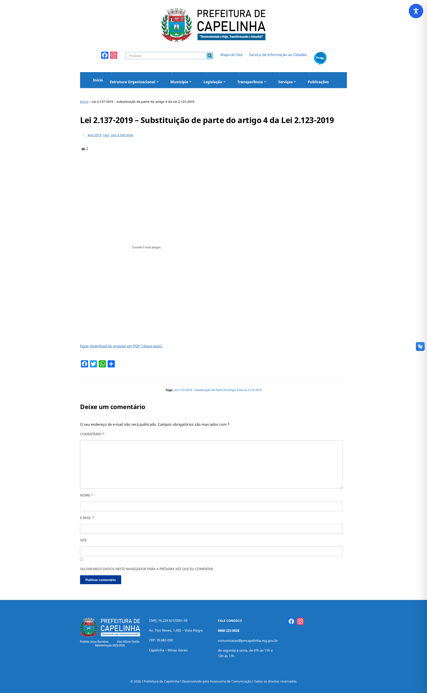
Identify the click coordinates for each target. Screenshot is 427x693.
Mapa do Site (231, 54)
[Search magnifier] (210, 56)
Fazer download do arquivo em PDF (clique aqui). (121, 346)
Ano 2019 (94, 135)
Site (83, 540)
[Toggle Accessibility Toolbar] (416, 11)
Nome (86, 495)
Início (98, 80)
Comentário (92, 434)
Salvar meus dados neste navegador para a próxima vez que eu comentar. (147, 569)
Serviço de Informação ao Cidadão (278, 54)
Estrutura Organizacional (132, 81)
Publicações (318, 81)
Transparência (250, 81)
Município (179, 81)
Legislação (212, 81)
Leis (106, 135)
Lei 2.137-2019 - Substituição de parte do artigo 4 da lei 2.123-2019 (217, 390)
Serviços (285, 81)
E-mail (87, 517)
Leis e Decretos (122, 135)
